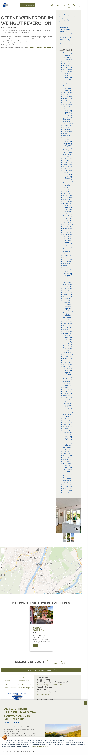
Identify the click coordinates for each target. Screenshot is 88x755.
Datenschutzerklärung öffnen (40, 746)
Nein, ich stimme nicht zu (25, 751)
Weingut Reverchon (38, 629)
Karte (6, 677)
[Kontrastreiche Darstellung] (64, 5)
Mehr (35, 646)
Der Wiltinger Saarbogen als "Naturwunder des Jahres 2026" (20, 714)
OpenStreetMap (56, 593)
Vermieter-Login (24, 684)
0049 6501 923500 (65, 38)
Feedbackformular (24, 681)
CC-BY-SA (68, 593)
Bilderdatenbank (10, 688)
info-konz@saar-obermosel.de (49, 694)
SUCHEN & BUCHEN (27, 5)
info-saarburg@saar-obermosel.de (50, 685)
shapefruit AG (79, 593)
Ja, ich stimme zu (9, 751)
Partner (7, 681)
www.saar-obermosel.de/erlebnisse (39, 47)
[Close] (85, 703)
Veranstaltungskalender (24, 688)
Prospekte (22, 677)
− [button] (2, 552)
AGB (5, 684)
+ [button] (2, 549)
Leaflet (45, 593)
